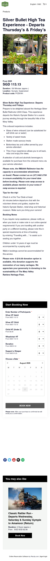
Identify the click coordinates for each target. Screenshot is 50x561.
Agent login (43, 556)
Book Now (20, 535)
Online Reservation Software (18, 556)
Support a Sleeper (13, 352)
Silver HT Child (12, 323)
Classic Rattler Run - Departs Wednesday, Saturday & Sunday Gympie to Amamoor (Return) (24, 518)
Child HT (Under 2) (13, 330)
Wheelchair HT (12, 337)
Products (6, 11)
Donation (11, 345)
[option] (8, 69)
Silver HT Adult (12, 316)
